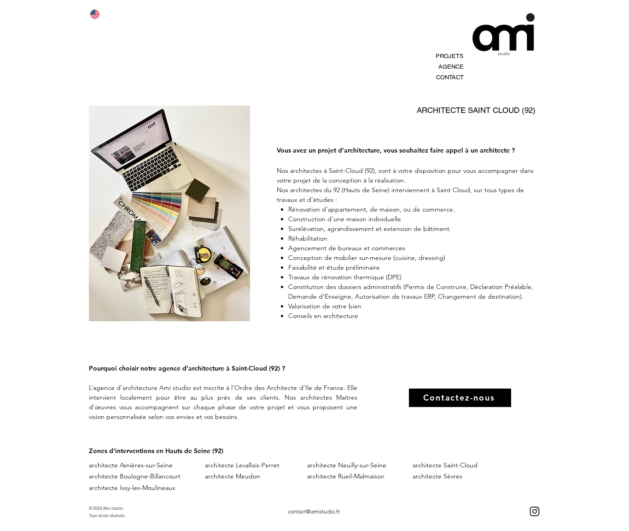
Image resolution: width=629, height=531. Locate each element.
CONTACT (450, 77)
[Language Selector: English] (100, 14)
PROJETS (450, 56)
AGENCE (451, 66)
